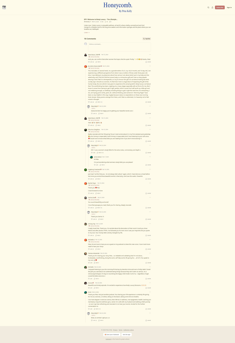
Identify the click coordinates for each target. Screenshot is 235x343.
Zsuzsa (90, 283)
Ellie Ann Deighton (94, 129)
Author (93, 108)
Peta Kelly (87, 21)
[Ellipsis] (150, 54)
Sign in (229, 7)
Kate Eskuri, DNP (93, 55)
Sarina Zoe (91, 197)
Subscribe (219, 7)
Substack (108, 339)
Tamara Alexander (94, 253)
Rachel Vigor (92, 183)
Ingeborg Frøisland (94, 169)
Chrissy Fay (91, 224)
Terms (120, 330)
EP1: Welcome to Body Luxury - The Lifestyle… (101, 19)
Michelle (90, 267)
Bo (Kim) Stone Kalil (94, 66)
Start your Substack (112, 334)
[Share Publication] (212, 7)
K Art (89, 292)
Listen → (87, 32)
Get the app (126, 334)
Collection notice (128, 330)
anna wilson (98, 157)
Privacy (115, 330)
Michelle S (91, 240)
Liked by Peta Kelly (94, 56)
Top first (147, 39)
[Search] (208, 7)
